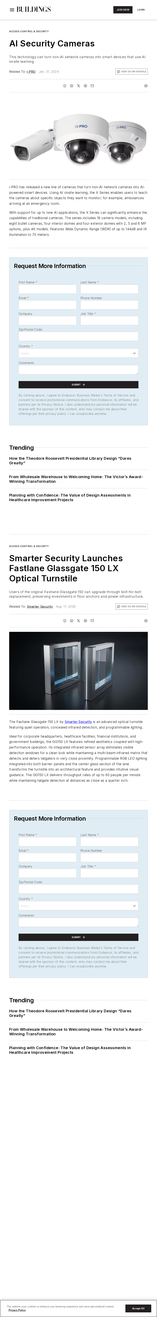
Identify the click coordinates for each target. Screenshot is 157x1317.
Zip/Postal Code (30, 329)
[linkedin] (72, 86)
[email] (92, 86)
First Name (28, 282)
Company (26, 314)
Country (26, 346)
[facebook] (65, 86)
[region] (78, 1308)
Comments (26, 363)
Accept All (138, 1308)
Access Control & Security (29, 31)
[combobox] (78, 353)
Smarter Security (40, 606)
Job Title (88, 314)
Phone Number (91, 298)
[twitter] (78, 86)
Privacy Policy (17, 1310)
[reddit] (85, 86)
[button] (12, 10)
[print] (146, 86)
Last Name (89, 282)
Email (24, 298)
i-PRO (31, 71)
